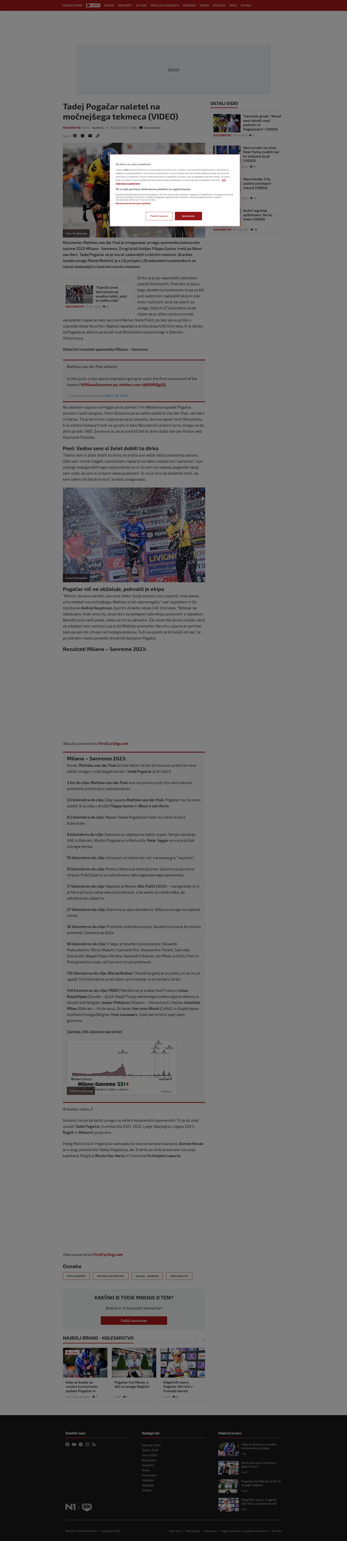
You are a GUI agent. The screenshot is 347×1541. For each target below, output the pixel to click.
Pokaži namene (158, 216)
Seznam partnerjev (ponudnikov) (133, 203)
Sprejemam (188, 216)
